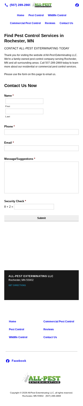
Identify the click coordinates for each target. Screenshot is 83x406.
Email (9, 142)
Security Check (15, 201)
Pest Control (36, 15)
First (7, 106)
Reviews (50, 23)
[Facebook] (77, 5)
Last (7, 116)
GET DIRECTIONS (17, 285)
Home (20, 15)
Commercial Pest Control (25, 23)
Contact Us (66, 23)
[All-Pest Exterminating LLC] (41, 4)
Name (9, 95)
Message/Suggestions (19, 158)
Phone (9, 126)
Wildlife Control (57, 15)
